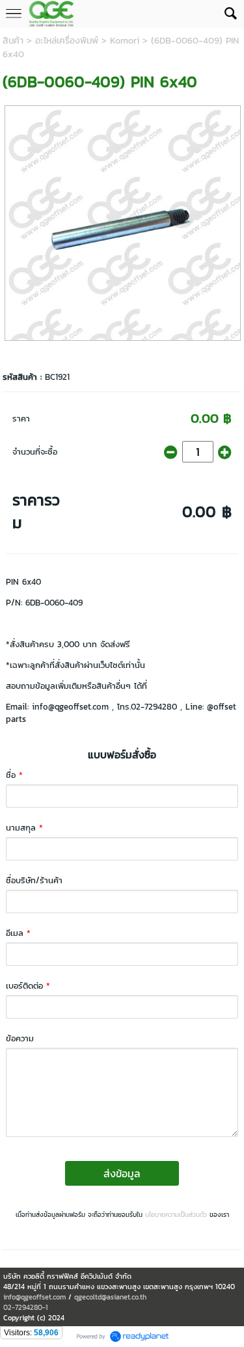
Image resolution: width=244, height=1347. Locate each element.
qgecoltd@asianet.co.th (110, 1297)
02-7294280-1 (25, 1307)
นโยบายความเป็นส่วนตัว (176, 1215)
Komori (124, 40)
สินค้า (13, 40)
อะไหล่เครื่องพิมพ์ (66, 40)
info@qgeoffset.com (34, 1297)
